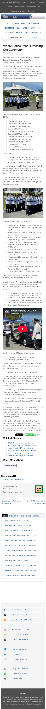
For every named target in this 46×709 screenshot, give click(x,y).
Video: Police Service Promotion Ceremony (23, 445)
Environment (9, 28)
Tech (40, 28)
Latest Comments (26, 516)
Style (33, 28)
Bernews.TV (31, 11)
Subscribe (9, 6)
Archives (36, 516)
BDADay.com (19, 6)
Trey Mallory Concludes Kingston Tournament (21, 565)
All (8, 23)
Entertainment (33, 23)
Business (15, 23)
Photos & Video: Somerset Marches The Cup (20, 535)
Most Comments (14, 516)
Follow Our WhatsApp (20, 674)
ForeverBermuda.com (33, 6)
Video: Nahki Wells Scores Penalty (17, 520)
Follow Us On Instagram (20, 629)
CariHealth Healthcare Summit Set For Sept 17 (21, 575)
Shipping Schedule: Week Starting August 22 (20, 555)
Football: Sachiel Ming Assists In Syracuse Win (21, 545)
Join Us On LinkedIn (20, 649)
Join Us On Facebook (18, 610)
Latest (5, 516)
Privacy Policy (17, 679)
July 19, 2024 (7, 488)
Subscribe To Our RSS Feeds (21, 620)
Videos (27, 32)
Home (25, 2)
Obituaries (9, 32)
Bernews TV (17, 654)
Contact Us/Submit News (20, 634)
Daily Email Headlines (20, 669)
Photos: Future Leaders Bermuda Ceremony (20, 540)
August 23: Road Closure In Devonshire (18, 525)
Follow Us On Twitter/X (19, 615)
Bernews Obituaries (20, 659)
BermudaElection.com (18, 11)
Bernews (23, 693)
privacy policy (12, 701)
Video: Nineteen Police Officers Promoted (22, 451)
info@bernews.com (10, 699)
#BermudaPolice (10, 466)
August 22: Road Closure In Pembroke (18, 560)
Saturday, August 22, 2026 (11, 2)
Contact (41, 2)
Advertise (33, 2)
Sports (25, 28)
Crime (23, 23)
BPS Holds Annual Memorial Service (20, 443)
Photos (19, 32)
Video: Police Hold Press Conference (21, 448)
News (18, 28)
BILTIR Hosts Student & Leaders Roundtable (20, 570)
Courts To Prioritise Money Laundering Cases (20, 550)
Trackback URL (6, 479)
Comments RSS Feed (19, 479)
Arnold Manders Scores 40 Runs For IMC (19, 530)
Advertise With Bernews (20, 639)
